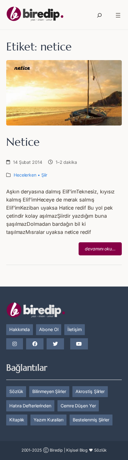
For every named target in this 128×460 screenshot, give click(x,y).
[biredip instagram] (14, 344)
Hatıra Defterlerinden (30, 405)
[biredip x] (55, 344)
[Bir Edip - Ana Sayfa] (35, 15)
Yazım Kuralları (48, 419)
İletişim (74, 329)
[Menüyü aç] (118, 15)
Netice (22, 142)
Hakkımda (19, 329)
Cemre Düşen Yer (78, 405)
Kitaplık (16, 419)
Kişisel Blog (77, 450)
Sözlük (16, 391)
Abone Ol (48, 329)
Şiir (44, 175)
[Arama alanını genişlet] (99, 15)
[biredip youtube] (79, 344)
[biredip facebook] (34, 344)
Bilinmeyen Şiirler (49, 391)
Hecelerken (25, 175)
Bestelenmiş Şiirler (91, 419)
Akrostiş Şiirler (90, 391)
